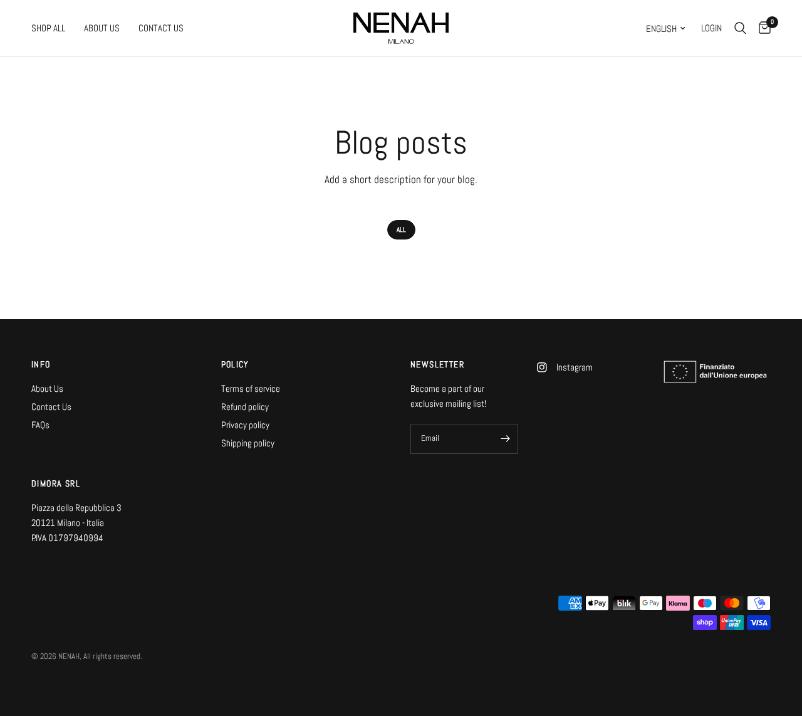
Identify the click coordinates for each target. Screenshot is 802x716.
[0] (762, 28)
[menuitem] (53, 28)
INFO (41, 364)
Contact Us (161, 28)
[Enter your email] (505, 439)
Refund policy (245, 407)
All (401, 229)
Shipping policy (247, 443)
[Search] (740, 28)
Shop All (48, 28)
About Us (102, 28)
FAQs (40, 425)
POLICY (235, 364)
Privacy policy (245, 425)
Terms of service (250, 388)
